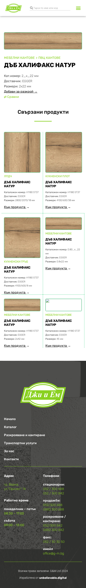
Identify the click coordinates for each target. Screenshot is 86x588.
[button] (78, 8)
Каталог (10, 427)
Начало (10, 419)
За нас (9, 451)
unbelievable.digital (53, 578)
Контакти (11, 459)
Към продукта (15, 207)
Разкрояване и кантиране (24, 435)
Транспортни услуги (20, 443)
